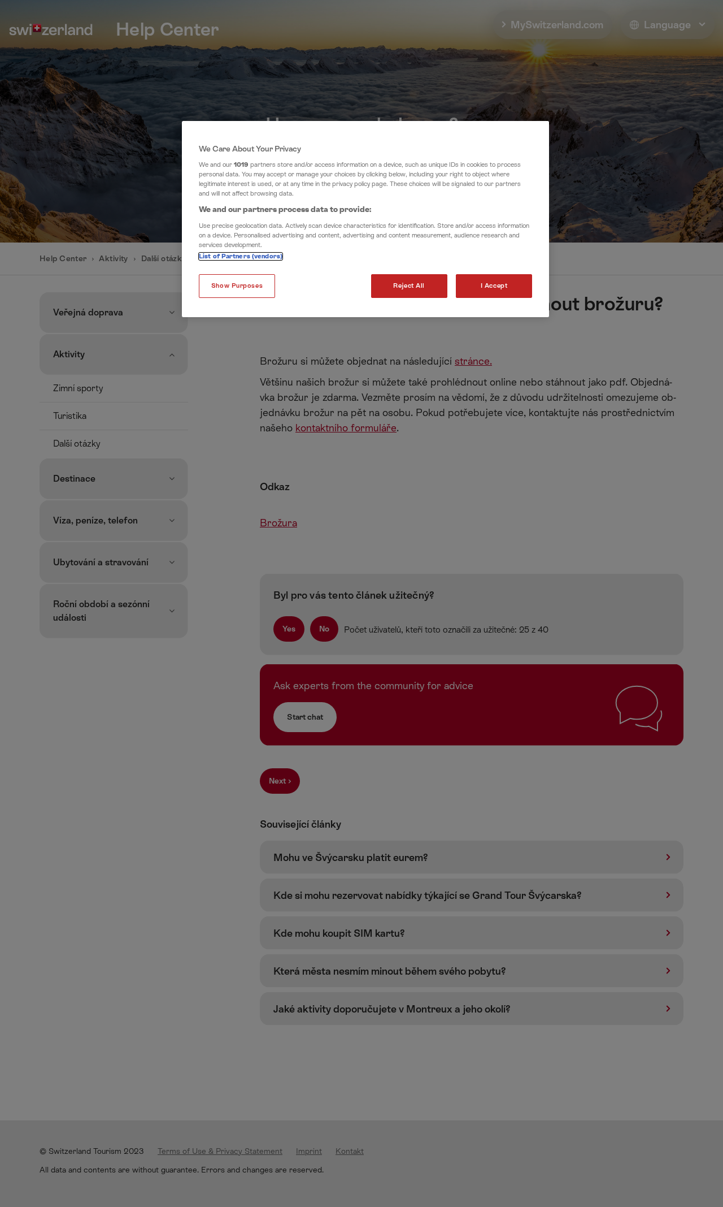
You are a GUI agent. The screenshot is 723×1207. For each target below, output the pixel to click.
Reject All (409, 285)
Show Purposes (237, 285)
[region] (365, 219)
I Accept (494, 285)
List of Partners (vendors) (240, 256)
